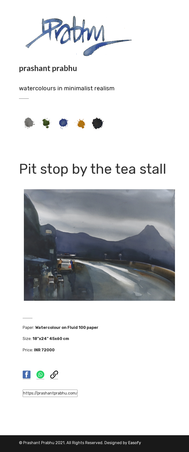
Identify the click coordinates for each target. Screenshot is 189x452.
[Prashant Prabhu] (80, 35)
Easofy (134, 442)
